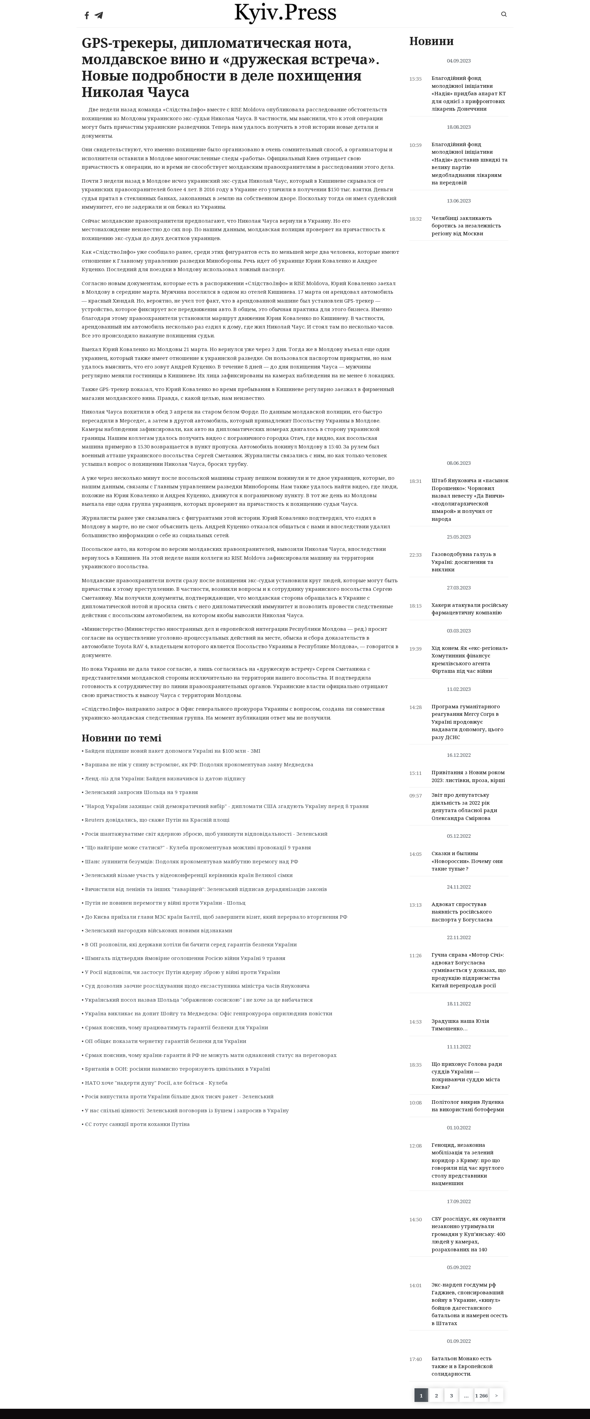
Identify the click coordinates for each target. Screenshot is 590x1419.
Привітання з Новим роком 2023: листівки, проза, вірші (468, 776)
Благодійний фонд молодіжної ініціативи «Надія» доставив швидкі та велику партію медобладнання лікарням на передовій (470, 163)
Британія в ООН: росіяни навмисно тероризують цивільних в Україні (177, 1068)
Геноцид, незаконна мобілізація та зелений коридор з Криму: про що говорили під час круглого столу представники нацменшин (468, 1164)
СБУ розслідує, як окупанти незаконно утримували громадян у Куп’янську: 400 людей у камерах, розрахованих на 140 (468, 1234)
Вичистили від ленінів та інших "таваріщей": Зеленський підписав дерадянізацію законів (206, 889)
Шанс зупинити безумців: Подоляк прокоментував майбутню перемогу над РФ (191, 861)
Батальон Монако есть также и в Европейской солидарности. (462, 1366)
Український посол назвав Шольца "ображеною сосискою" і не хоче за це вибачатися (199, 999)
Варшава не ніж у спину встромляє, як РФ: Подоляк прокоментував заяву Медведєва (199, 764)
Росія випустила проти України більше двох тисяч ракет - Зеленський (179, 1096)
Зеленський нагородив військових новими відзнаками (158, 930)
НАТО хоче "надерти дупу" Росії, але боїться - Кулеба (156, 1082)
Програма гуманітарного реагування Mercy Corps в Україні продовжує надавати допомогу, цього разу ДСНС (467, 721)
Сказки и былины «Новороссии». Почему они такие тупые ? (467, 861)
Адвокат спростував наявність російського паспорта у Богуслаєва (462, 912)
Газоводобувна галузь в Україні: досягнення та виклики (464, 562)
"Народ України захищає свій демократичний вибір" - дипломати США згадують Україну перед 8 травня (227, 806)
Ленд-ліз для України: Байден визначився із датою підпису (165, 778)
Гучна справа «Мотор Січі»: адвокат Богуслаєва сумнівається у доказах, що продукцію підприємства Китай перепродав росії (469, 970)
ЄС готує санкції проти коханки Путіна (137, 1124)
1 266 (481, 1395)
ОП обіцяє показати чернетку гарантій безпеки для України (165, 1041)
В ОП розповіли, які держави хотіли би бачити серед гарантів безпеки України (191, 944)
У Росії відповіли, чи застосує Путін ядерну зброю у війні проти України (182, 972)
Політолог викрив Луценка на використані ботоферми (468, 1105)
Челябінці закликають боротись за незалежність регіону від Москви (466, 225)
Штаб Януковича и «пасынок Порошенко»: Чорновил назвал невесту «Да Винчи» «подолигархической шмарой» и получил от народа (470, 499)
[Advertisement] (459, 346)
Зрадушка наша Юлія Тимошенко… (460, 1024)
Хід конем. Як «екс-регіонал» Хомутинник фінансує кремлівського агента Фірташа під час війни (470, 659)
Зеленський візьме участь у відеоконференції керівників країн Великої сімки (189, 875)
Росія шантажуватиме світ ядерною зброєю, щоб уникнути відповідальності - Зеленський (206, 833)
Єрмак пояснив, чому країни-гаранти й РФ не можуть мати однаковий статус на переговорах (211, 1055)
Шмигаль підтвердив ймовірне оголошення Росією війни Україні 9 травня (185, 958)
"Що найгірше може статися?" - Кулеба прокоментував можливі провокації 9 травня (198, 847)
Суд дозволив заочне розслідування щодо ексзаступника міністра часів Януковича (197, 985)
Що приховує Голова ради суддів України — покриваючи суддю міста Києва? (467, 1075)
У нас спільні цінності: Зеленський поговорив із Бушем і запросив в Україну (187, 1110)
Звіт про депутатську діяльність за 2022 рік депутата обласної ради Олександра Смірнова (464, 806)
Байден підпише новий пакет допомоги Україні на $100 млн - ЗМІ (173, 750)
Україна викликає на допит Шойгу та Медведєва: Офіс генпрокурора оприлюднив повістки (208, 1013)
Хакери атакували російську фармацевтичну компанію (470, 608)
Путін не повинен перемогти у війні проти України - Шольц (165, 902)
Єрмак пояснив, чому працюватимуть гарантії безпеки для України (176, 1027)
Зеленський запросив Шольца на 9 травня (141, 792)
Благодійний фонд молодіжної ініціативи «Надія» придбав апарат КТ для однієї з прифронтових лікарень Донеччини (469, 93)
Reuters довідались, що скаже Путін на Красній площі (157, 819)
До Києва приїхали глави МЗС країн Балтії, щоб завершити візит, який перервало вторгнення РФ (216, 916)
